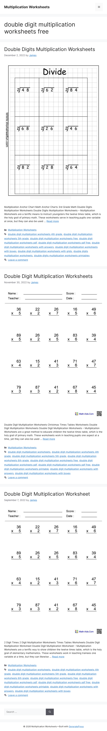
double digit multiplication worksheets (29, 452)
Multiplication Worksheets (27, 7)
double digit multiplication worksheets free (54, 238)
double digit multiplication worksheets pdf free (64, 242)
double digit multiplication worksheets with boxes (42, 473)
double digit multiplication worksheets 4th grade (35, 234)
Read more (53, 221)
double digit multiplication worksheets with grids (45, 251)
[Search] (50, 712)
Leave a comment (18, 260)
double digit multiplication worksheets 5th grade (39, 456)
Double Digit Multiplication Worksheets (48, 276)
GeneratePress (76, 726)
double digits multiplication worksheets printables (62, 255)
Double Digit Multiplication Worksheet (47, 494)
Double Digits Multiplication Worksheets (49, 49)
